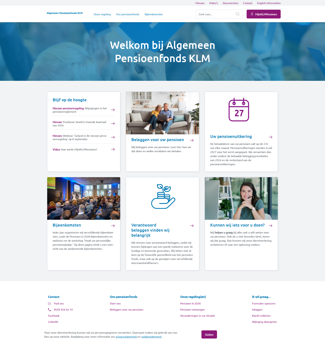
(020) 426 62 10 (63, 309)
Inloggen (257, 309)
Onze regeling (102, 14)
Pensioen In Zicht (190, 303)
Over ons (115, 303)
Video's (213, 3)
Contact (247, 3)
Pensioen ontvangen (192, 309)
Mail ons (59, 303)
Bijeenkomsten (154, 14)
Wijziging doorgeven (264, 321)
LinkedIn (53, 321)
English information (269, 3)
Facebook (53, 315)
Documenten (230, 3)
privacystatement (126, 336)
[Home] (66, 14)
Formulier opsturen (263, 303)
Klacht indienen (261, 315)
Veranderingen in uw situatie (197, 315)
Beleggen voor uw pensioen (126, 309)
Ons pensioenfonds (127, 14)
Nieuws (200, 3)
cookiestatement (151, 336)
